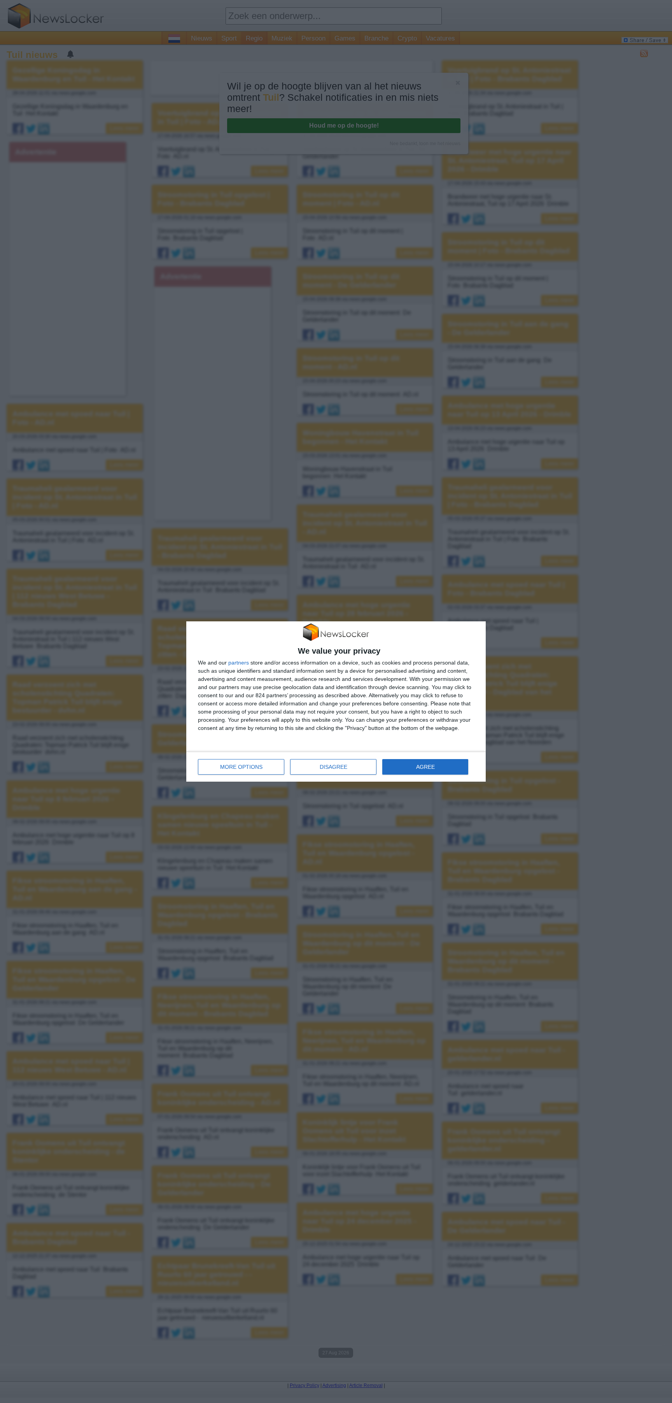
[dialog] (336, 701)
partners (238, 662)
